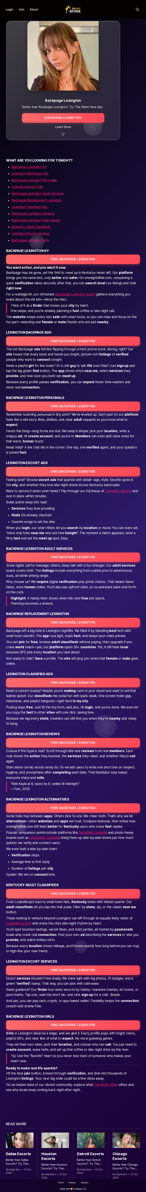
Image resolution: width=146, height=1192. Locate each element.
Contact (84, 1182)
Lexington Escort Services (30, 233)
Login (9, 9)
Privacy (72, 1182)
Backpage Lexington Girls (30, 240)
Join (21, 9)
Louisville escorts (18, 923)
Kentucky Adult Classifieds (30, 227)
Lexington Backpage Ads (29, 173)
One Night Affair (106, 1085)
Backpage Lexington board (75, 294)
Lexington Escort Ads (27, 187)
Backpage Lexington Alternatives (35, 220)
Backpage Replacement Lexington (36, 200)
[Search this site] (137, 9)
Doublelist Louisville (93, 832)
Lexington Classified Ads (29, 207)
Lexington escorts (118, 491)
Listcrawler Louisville (44, 838)
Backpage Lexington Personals (34, 180)
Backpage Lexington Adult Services (37, 193)
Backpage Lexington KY (29, 167)
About (34, 9)
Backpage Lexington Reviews (33, 214)
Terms (60, 1182)
